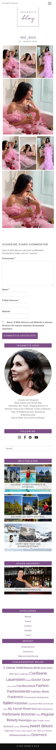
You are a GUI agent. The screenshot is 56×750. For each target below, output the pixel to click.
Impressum (28, 651)
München (36, 708)
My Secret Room (19, 708)
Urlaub (23, 731)
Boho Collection (22, 674)
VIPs (34, 731)
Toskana (18, 731)
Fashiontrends (18, 691)
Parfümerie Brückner (18, 714)
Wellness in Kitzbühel (44, 731)
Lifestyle (28, 630)
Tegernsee (9, 731)
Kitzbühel (20, 703)
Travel (28, 635)
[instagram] (19, 437)
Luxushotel (33, 703)
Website (6, 311)
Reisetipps (25, 720)
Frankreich (15, 697)
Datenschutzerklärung (28, 656)
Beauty (28, 616)
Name (5, 289)
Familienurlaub (26, 685)
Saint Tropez (38, 720)
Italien (8, 702)
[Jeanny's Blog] (28, 15)
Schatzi (47, 721)
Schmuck (8, 726)
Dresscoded (11, 686)
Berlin (37, 667)
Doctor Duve (40, 680)
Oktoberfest (47, 709)
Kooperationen (28, 647)
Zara (28, 735)
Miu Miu (50, 704)
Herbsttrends (43, 697)
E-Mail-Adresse (10, 300)
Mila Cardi (42, 703)
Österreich (39, 735)
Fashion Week (40, 691)
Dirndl (28, 680)
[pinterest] (30, 437)
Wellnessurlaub (17, 735)
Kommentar (8, 258)
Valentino (29, 731)
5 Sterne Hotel (13, 668)
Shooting (24, 726)
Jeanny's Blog (31, 746)
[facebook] (25, 437)
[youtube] (36, 437)
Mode (5, 709)
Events (28, 621)
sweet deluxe (41, 726)
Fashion (28, 626)
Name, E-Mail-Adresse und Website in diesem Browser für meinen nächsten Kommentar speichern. (27, 325)
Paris (38, 715)
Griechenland (30, 697)
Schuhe (16, 727)
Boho (44, 668)
